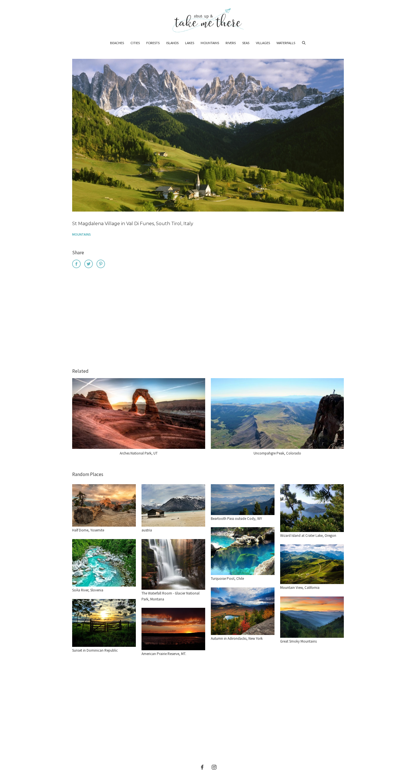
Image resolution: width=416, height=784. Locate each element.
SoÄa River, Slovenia (87, 590)
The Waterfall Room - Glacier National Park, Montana (170, 596)
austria (146, 530)
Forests (153, 43)
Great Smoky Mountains (298, 641)
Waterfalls (285, 43)
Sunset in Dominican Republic (95, 650)
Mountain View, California (299, 587)
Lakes (189, 43)
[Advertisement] (208, 319)
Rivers (231, 43)
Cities (135, 43)
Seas (245, 43)
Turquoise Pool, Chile (227, 578)
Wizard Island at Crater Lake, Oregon (308, 535)
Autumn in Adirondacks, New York (237, 638)
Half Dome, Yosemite (88, 530)
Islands (172, 43)
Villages (263, 43)
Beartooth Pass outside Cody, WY (236, 518)
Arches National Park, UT (139, 453)
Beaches (117, 43)
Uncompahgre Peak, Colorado (277, 453)
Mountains (210, 43)
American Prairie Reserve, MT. (163, 653)
